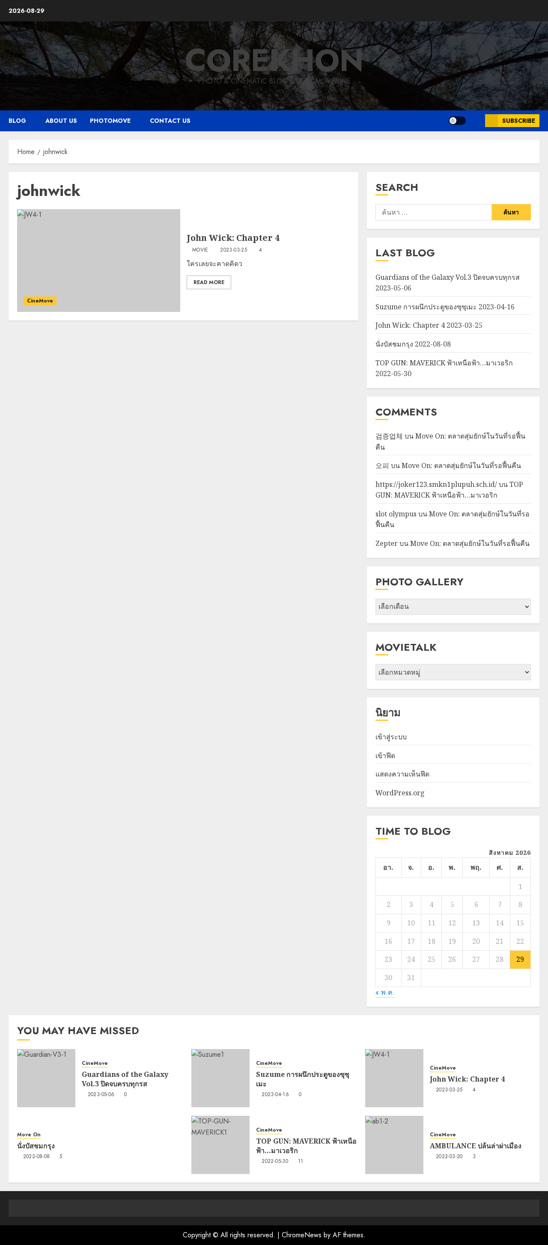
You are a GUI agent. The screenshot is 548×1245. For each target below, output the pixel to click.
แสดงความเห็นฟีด (402, 774)
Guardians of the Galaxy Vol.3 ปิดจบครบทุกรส (447, 277)
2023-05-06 (101, 1094)
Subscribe (518, 120)
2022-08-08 (36, 1156)
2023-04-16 (275, 1094)
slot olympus (396, 514)
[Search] (475, 121)
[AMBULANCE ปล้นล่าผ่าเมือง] (394, 1145)
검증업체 (389, 436)
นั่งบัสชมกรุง (394, 344)
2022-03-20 (449, 1156)
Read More (209, 282)
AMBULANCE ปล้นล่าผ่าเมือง (475, 1145)
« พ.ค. (385, 992)
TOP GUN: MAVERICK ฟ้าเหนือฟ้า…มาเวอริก (444, 363)
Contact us (170, 120)
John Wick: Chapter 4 (233, 237)
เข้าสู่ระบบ (391, 736)
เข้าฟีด (385, 755)
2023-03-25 (233, 250)
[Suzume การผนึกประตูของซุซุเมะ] (220, 1078)
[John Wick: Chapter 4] (98, 260)
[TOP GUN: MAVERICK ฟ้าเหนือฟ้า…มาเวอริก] (220, 1145)
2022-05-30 (275, 1161)
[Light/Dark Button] (457, 120)
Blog (17, 120)
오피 (382, 465)
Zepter (386, 543)
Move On (29, 1134)
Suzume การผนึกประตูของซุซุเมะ (426, 306)
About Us (61, 120)
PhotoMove (110, 120)
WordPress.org (400, 792)
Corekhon (274, 60)
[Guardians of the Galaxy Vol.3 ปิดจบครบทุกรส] (46, 1078)
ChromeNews (302, 1235)
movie (200, 250)
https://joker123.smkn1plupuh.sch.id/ (436, 484)
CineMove (40, 301)
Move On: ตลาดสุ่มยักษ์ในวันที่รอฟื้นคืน (461, 465)
